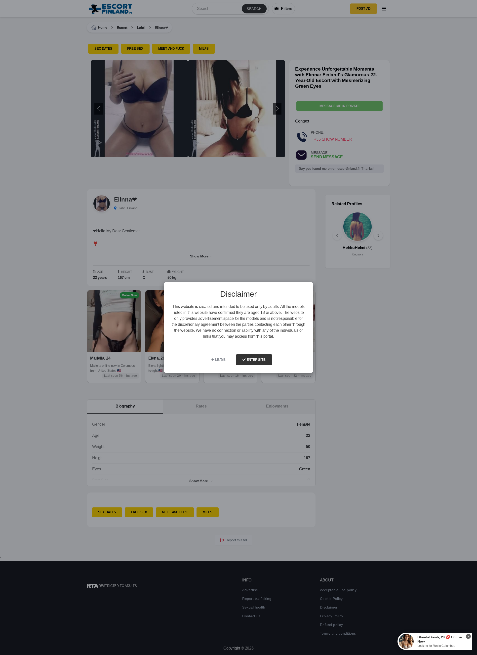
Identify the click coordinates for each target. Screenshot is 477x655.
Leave (220, 360)
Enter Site (256, 360)
